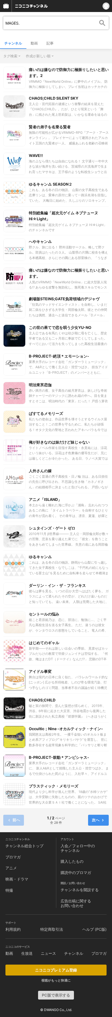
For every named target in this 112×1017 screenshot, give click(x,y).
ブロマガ (13, 857)
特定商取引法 (51, 929)
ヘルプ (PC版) (94, 929)
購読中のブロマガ (76, 872)
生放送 (27, 953)
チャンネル (13, 43)
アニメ (11, 868)
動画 (34, 43)
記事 (50, 43)
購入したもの (72, 861)
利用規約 (13, 929)
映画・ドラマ (16, 879)
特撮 (9, 890)
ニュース (48, 953)
